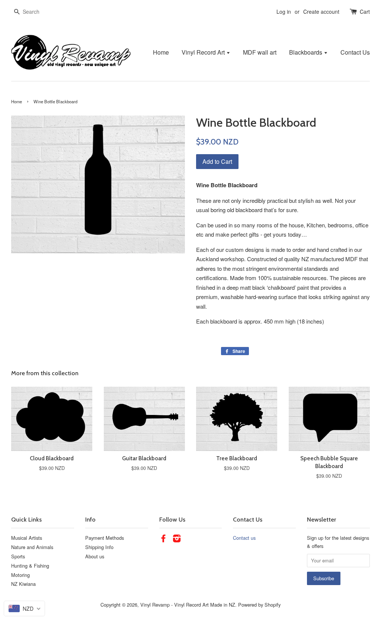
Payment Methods (104, 537)
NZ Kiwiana (23, 583)
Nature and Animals (32, 547)
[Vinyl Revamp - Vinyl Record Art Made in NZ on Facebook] (163, 539)
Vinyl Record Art (204, 52)
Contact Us (355, 52)
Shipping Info (99, 547)
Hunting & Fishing (30, 565)
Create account (321, 11)
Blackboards (306, 52)
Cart (365, 11)
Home (161, 52)
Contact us (244, 537)
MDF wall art (259, 52)
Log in (283, 11)
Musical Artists (26, 537)
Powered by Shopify (259, 604)
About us (94, 556)
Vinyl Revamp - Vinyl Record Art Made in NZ (187, 604)
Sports (18, 556)
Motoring (20, 574)
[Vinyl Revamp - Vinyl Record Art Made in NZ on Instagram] (177, 539)
